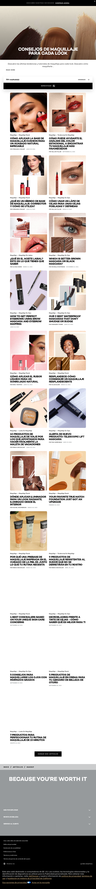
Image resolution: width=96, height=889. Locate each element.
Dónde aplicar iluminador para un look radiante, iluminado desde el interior (28, 500)
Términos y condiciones (10, 855)
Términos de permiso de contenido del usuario (17, 859)
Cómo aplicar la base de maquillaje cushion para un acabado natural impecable (27, 142)
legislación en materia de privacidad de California (29, 878)
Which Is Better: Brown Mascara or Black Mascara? (64, 261)
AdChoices (33, 876)
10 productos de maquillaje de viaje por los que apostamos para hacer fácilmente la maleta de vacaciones (27, 439)
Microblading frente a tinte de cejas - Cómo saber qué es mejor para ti (67, 619)
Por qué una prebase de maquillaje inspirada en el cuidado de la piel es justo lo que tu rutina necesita (28, 560)
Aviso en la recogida (41, 882)
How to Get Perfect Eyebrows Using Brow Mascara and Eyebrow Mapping (25, 320)
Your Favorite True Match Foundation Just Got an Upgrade (66, 499)
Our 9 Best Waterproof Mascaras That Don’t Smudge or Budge (65, 319)
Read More (10, 70)
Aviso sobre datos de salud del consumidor (16, 840)
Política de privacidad (10, 844)
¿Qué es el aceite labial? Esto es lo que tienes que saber (27, 261)
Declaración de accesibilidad (12, 848)
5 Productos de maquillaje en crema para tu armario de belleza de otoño (67, 678)
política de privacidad (71, 876)
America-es (11, 864)
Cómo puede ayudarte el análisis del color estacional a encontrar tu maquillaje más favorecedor (66, 143)
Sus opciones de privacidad (14, 882)
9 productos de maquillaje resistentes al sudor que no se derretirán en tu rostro (67, 560)
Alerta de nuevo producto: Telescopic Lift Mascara (66, 436)
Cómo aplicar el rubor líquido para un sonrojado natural (26, 379)
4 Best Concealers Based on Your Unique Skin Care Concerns (27, 619)
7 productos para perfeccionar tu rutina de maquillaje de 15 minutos (28, 737)
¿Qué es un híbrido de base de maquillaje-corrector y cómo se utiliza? (28, 203)
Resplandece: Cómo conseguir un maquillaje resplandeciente (66, 379)
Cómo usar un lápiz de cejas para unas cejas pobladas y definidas (64, 203)
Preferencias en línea (10, 851)
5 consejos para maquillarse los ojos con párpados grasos (28, 677)
